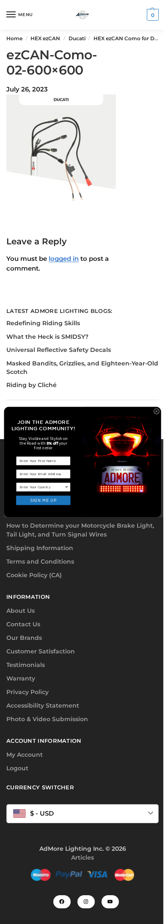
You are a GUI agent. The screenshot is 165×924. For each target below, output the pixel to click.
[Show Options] (67, 487)
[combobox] (42, 487)
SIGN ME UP (43, 500)
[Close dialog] (156, 411)
